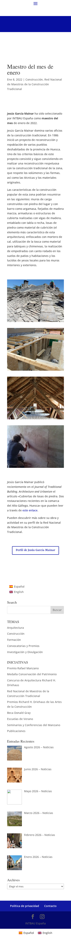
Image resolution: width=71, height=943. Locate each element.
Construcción (34, 79)
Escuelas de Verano (20, 719)
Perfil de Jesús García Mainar (35, 550)
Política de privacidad (24, 906)
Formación (14, 640)
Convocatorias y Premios (23, 646)
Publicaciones (16, 731)
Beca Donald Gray (19, 713)
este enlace (29, 510)
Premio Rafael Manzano (23, 668)
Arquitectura (15, 628)
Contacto (50, 906)
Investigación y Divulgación (25, 652)
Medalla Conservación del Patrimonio (32, 674)
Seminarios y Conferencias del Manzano (33, 725)
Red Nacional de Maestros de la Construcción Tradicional (34, 84)
